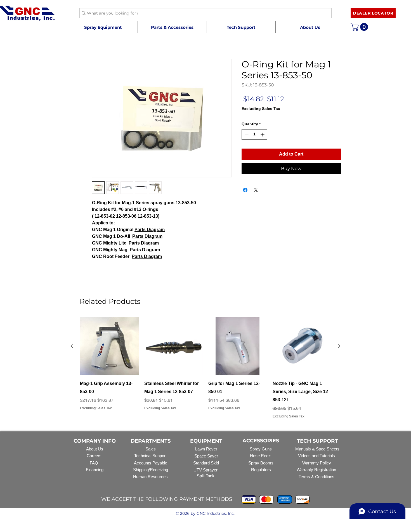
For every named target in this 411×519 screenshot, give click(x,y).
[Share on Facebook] (245, 190)
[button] (172, 27)
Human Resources (150, 476)
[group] (205, 367)
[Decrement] (245, 134)
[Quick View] (109, 346)
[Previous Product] (71, 345)
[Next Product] (339, 345)
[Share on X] (255, 190)
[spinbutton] (254, 134)
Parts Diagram (149, 229)
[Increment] (262, 134)
